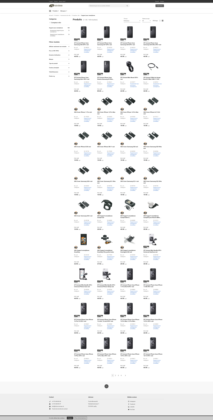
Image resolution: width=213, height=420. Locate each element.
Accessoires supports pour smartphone (134, 85)
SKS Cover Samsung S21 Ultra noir (106, 182)
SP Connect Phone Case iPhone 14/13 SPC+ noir (152, 355)
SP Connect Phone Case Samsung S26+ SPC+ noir (81, 78)
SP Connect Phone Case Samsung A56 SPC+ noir (81, 44)
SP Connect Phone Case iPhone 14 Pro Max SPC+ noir (106, 355)
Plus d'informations (80, 418)
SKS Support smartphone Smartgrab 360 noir (128, 251)
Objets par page (145, 18)
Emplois (56, 1)
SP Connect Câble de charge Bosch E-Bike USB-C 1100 (151, 78)
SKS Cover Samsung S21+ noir (129, 181)
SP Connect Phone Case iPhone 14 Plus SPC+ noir (83, 355)
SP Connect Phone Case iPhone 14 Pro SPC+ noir (129, 355)
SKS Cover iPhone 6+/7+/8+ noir (151, 113)
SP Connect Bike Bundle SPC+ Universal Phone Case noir (83, 286)
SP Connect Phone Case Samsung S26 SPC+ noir (127, 44)
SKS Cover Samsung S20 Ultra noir (152, 147)
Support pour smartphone (88, 15)
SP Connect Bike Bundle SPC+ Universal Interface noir (152, 251)
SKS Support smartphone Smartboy (81, 251)
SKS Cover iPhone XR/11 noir (106, 147)
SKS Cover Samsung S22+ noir (83, 216)
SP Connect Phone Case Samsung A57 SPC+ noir (104, 44)
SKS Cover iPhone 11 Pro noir (83, 112)
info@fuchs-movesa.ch (58, 406)
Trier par (125, 18)
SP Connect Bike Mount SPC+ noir (129, 78)
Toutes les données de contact (60, 409)
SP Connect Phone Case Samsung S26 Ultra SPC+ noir (152, 44)
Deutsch (157, 1)
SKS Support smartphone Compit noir (104, 216)
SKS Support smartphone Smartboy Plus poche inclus (105, 251)
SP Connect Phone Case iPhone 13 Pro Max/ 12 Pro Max (129, 320)
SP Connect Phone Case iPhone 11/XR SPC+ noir (152, 286)
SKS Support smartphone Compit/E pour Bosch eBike (152, 216)
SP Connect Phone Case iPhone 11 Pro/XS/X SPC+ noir (129, 286)
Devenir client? (62, 1)
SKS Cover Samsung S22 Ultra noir (152, 182)
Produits (55, 11)
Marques (63, 11)
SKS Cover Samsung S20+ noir (83, 181)
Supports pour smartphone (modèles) (87, 51)
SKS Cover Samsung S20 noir (129, 147)
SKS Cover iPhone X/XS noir (82, 147)
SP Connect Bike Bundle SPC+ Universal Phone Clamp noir (106, 286)
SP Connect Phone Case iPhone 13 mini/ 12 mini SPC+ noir (106, 320)
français (162, 1)
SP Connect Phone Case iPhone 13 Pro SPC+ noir (152, 320)
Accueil (51, 15)
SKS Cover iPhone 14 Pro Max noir (129, 113)
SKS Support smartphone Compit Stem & (128, 216)
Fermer (70, 418)
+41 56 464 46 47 (56, 404)
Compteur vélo (76, 15)
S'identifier (160, 6)
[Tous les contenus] (50, 11)
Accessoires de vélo (65, 15)
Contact (51, 1)
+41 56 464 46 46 (56, 401)
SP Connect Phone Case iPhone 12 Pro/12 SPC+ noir (83, 320)
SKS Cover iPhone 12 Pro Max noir (106, 113)
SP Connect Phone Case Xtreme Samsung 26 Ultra (105, 78)
